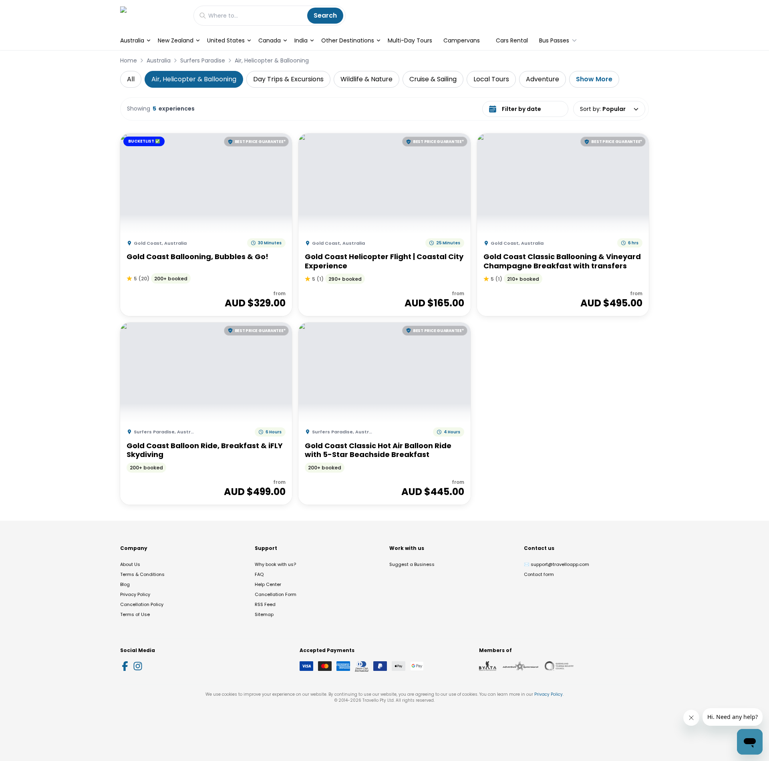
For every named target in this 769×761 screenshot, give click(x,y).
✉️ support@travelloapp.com (556, 564)
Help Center (268, 584)
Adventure (542, 79)
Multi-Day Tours (410, 40)
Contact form (539, 574)
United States (226, 40)
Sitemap (264, 614)
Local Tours (491, 79)
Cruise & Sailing (433, 79)
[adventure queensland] (520, 666)
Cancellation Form (275, 594)
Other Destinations (347, 40)
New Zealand (175, 40)
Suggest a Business (412, 564)
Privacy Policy (135, 594)
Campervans (461, 40)
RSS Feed (265, 604)
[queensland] (559, 666)
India (301, 40)
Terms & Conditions (142, 574)
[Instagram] (138, 666)
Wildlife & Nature (366, 79)
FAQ (259, 574)
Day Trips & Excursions (288, 79)
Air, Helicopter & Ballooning (272, 60)
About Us (130, 564)
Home (128, 60)
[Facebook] (125, 666)
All (131, 79)
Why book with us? (275, 564)
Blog (125, 584)
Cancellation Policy (141, 604)
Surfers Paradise (202, 60)
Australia (132, 40)
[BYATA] (487, 666)
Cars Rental (512, 40)
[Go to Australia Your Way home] (152, 15)
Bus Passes (554, 40)
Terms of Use (135, 614)
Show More (594, 79)
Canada (269, 40)
